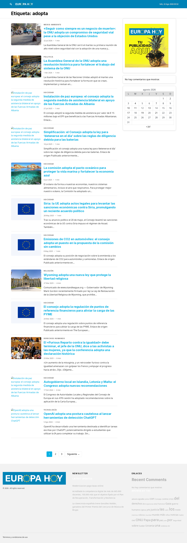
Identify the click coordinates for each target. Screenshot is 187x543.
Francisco (161, 504)
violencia (164, 526)
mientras (135, 515)
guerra (175, 503)
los (172, 509)
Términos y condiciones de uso (15, 537)
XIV (169, 526)
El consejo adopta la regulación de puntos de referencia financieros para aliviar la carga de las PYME (79, 310)
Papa (147, 520)
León (167, 510)
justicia (155, 509)
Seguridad (177, 520)
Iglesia (143, 510)
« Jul (148, 126)
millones (141, 515)
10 (128, 108)
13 (149, 108)
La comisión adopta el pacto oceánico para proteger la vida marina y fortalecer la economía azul (79, 171)
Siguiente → (73, 454)
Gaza (168, 503)
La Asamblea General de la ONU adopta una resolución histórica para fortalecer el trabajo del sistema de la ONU (79, 64)
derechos (137, 503)
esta (155, 504)
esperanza (149, 504)
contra (165, 498)
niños (168, 515)
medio (178, 510)
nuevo (181, 515)
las (162, 509)
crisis (171, 499)
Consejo (158, 499)
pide (165, 520)
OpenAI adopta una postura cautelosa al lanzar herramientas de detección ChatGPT (77, 415)
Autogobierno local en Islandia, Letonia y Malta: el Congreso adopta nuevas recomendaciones (80, 383)
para (155, 519)
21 (156, 112)
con (152, 499)
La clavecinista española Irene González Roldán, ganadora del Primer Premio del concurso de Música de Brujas (98, 506)
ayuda (141, 498)
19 (142, 112)
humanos (136, 509)
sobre (135, 525)
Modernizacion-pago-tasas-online (87, 485)
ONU (139, 520)
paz (161, 520)
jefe (148, 509)
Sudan (142, 525)
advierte (135, 499)
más (162, 514)
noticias (174, 514)
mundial (148, 515)
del (176, 498)
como (146, 499)
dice (144, 504)
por (169, 520)
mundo (155, 514)
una (157, 525)
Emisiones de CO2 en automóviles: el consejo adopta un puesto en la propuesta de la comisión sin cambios (78, 242)
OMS (133, 520)
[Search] (11, 4)
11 (135, 108)
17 (128, 112)
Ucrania (149, 525)
